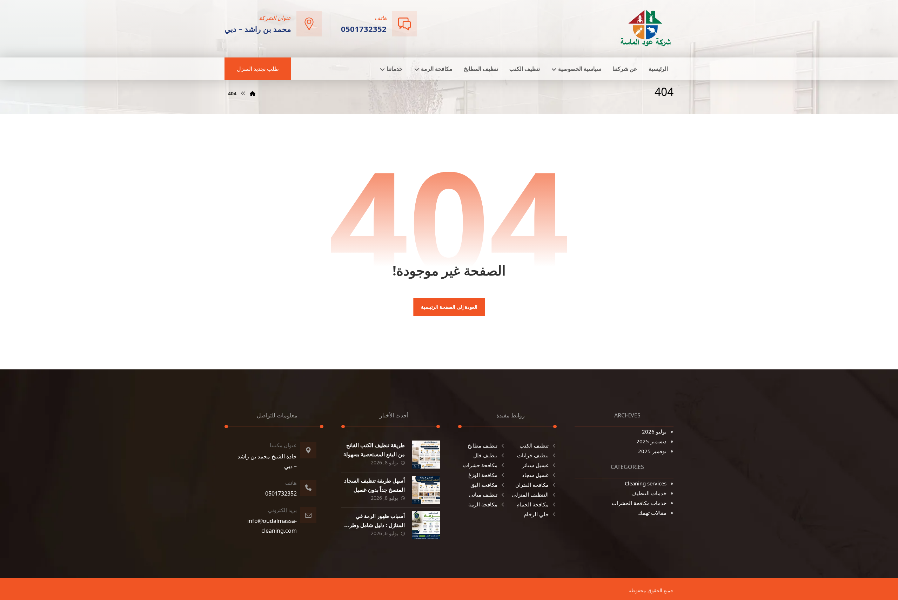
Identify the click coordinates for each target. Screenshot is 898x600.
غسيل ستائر (535, 465)
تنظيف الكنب (534, 445)
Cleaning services (645, 483)
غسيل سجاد (535, 474)
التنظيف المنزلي (530, 494)
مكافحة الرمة (482, 504)
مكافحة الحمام (532, 504)
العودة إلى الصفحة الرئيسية (449, 307)
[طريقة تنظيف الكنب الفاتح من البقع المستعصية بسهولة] (426, 455)
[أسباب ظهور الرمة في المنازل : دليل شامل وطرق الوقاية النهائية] (426, 525)
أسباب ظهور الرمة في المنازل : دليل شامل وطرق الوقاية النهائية (375, 524)
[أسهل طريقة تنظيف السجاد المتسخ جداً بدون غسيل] (426, 490)
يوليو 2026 (654, 431)
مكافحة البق (483, 484)
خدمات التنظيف (648, 493)
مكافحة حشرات (480, 465)
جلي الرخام (536, 514)
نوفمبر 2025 (652, 451)
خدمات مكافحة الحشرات (639, 502)
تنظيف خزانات (533, 455)
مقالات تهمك (652, 512)
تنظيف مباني (483, 494)
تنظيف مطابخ (482, 445)
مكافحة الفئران (532, 484)
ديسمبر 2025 (651, 441)
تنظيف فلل (485, 455)
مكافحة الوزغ (482, 474)
